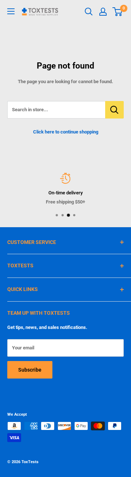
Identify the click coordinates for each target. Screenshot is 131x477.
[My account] (103, 12)
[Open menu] (11, 11)
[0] (117, 11)
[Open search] (89, 12)
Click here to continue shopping (65, 132)
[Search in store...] (114, 110)
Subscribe (29, 370)
